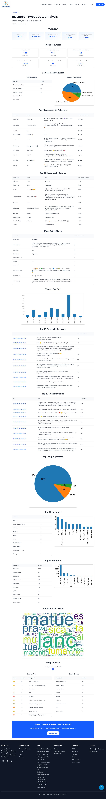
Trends (77, 4)
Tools (56, 4)
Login (91, 4)
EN (84, 4)
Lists (20, 754)
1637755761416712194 (19, 354)
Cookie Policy (76, 762)
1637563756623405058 (19, 377)
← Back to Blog (16, 12)
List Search (40, 772)
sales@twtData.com (98, 749)
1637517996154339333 (19, 386)
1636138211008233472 (19, 359)
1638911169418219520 (19, 372)
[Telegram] (101, 787)
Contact (74, 754)
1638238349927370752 (19, 338)
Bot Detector (41, 759)
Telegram (95, 752)
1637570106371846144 (19, 343)
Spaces (21, 757)
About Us (75, 752)
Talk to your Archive (43, 757)
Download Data (46, 4)
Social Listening (41, 787)
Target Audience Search (44, 749)
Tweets (21, 752)
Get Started (53, 733)
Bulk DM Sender (42, 782)
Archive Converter (42, 754)
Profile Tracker (41, 784)
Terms (74, 757)
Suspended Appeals (43, 775)
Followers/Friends (24, 749)
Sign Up (100, 4)
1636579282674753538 (19, 382)
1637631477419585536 (19, 366)
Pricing (65, 4)
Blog (71, 4)
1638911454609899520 (19, 438)
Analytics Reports (42, 765)
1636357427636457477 (19, 348)
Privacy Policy (76, 759)
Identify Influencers (43, 752)
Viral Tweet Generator (44, 762)
